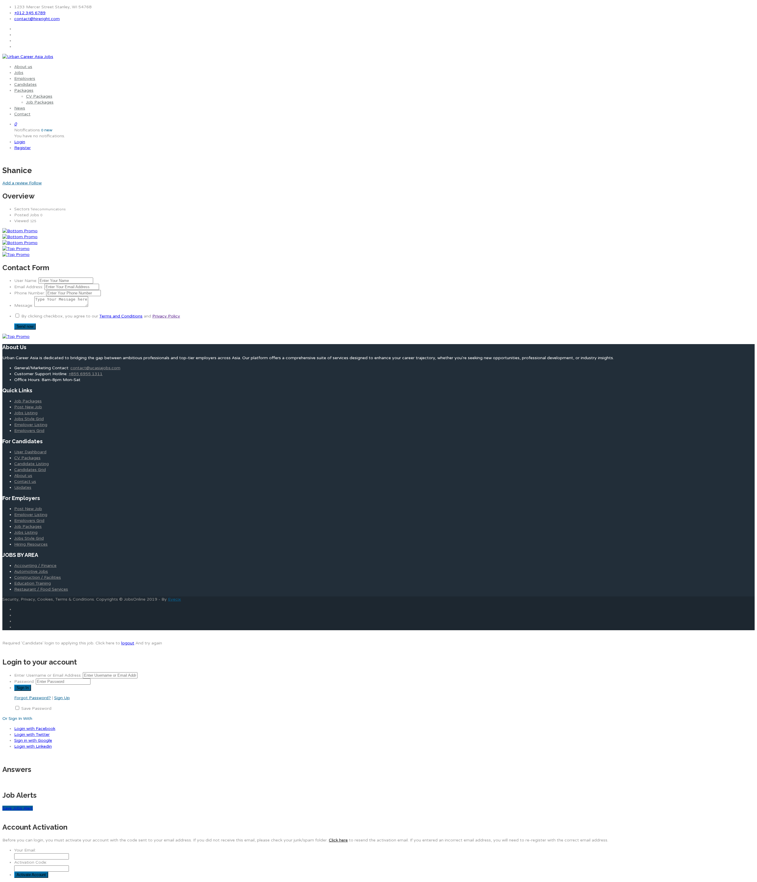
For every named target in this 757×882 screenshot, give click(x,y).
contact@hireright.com (37, 18)
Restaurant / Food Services (41, 589)
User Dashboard (30, 451)
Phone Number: (29, 293)
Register (22, 147)
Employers (24, 78)
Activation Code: (30, 862)
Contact (22, 114)
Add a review (15, 183)
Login (19, 141)
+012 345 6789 (30, 12)
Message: (23, 305)
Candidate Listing (31, 463)
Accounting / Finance (35, 565)
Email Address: (28, 286)
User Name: (25, 280)
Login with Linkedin (33, 746)
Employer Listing (30, 424)
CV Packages (39, 96)
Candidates (25, 84)
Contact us (25, 481)
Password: (24, 681)
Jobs (18, 72)
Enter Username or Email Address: (48, 675)
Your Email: (25, 850)
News (19, 108)
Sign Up (62, 697)
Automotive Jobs (31, 571)
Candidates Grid (30, 469)
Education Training (32, 583)
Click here (338, 840)
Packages (23, 90)
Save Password (36, 708)
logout (127, 643)
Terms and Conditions (121, 316)
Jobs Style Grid (29, 418)
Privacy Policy (166, 316)
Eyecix (174, 599)
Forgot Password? (32, 697)
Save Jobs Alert (17, 808)
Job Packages (40, 102)
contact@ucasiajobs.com (95, 367)
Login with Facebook (34, 728)
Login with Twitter (32, 734)
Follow (35, 183)
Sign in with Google (33, 740)
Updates (22, 487)
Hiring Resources (31, 544)
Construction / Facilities (37, 577)
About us (23, 66)
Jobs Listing (26, 412)
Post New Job (28, 406)
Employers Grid (29, 430)
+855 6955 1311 (86, 373)
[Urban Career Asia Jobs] (27, 56)
